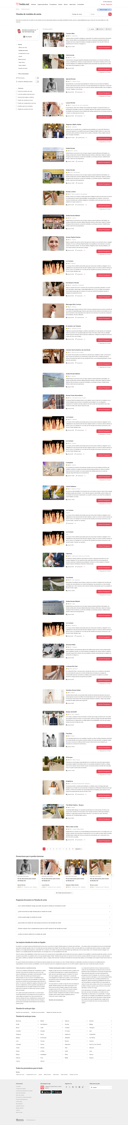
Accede (103, 4)
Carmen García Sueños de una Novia (78, 350)
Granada (42, 1031)
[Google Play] (56, 1093)
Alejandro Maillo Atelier (73, 124)
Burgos (18, 1054)
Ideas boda (72, 4)
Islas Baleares (43, 1024)
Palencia (18, 1058)
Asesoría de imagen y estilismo (26, 97)
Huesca (91, 1054)
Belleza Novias (22, 59)
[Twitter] (69, 1087)
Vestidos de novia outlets (38, 1012)
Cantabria (18, 1044)
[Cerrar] (37, 29)
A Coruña (67, 1031)
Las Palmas (92, 1037)
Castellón (18, 1031)
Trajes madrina (22, 65)
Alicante (91, 1021)
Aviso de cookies (20, 1095)
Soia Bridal (69, 577)
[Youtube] (79, 1087)
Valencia (67, 1021)
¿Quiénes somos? (20, 1106)
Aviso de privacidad (20, 1093)
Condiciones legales (21, 1088)
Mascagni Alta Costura (73, 304)
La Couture (69, 261)
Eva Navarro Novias (72, 283)
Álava (66, 1054)
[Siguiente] (111, 874)
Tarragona (91, 1027)
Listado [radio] (92, 29)
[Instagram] (76, 1087)
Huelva (17, 1051)
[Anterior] (16, 874)
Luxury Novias (70, 103)
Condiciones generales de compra (24, 1090)
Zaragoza (18, 1034)
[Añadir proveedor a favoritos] (62, 34)
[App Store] (46, 1093)
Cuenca (18, 1061)
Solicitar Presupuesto (104, 47)
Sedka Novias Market (73, 215)
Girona (42, 1034)
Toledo (17, 1048)
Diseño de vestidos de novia (25, 100)
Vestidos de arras (22, 68)
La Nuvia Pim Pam (72, 666)
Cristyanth (69, 463)
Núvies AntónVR (71, 712)
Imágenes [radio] (101, 29)
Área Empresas (108, 1)
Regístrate (109, 4)
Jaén (90, 1031)
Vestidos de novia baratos (23, 1012)
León (17, 1041)
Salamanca (67, 1044)
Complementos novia (23, 53)
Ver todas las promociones (63, 893)
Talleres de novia (22, 47)
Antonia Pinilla (70, 645)
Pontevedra (43, 1037)
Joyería (20, 56)
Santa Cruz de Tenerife (95, 1044)
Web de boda (19, 1112)
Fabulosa (69, 554)
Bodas (17, 9)
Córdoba (67, 1027)
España (95, 1087)
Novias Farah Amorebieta (74, 395)
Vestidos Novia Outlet (73, 690)
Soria (41, 1058)
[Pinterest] (73, 1087)
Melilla (66, 1058)
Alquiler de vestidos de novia (25, 109)
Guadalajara (43, 1054)
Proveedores (53, 4)
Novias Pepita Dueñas (73, 237)
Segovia (91, 1058)
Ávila (66, 1048)
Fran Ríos (69, 733)
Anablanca (69, 781)
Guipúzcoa (67, 1034)
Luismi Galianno (71, 486)
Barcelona (18, 1021)
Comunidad (80, 4)
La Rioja (42, 1051)
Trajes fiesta (21, 62)
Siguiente (78, 849)
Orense (42, 1044)
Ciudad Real (92, 1034)
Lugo (90, 1051)
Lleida (66, 1051)
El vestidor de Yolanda (73, 326)
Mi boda (33, 4)
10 (72, 849)
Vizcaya (42, 1041)
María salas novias (72, 827)
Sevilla (17, 1024)
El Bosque (69, 757)
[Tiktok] (82, 1087)
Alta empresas (19, 1103)
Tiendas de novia (23, 50)
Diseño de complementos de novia (27, 103)
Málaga (91, 1024)
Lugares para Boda (43, 4)
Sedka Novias (70, 148)
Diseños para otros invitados (25, 106)
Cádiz (41, 1027)
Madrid (42, 1021)
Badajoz (18, 1037)
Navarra (67, 1041)
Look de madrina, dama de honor (26, 94)
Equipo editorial (19, 1108)
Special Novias (71, 79)
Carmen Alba (70, 33)
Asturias (67, 1024)
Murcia (17, 1027)
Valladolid (67, 1037)
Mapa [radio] (109, 29)
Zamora (42, 1061)
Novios (66, 4)
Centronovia (70, 55)
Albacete (91, 1048)
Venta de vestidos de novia (25, 91)
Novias (60, 4)
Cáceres (91, 1041)
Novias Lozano (71, 192)
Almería (42, 1048)
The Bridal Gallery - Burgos (75, 805)
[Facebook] (66, 1087)
